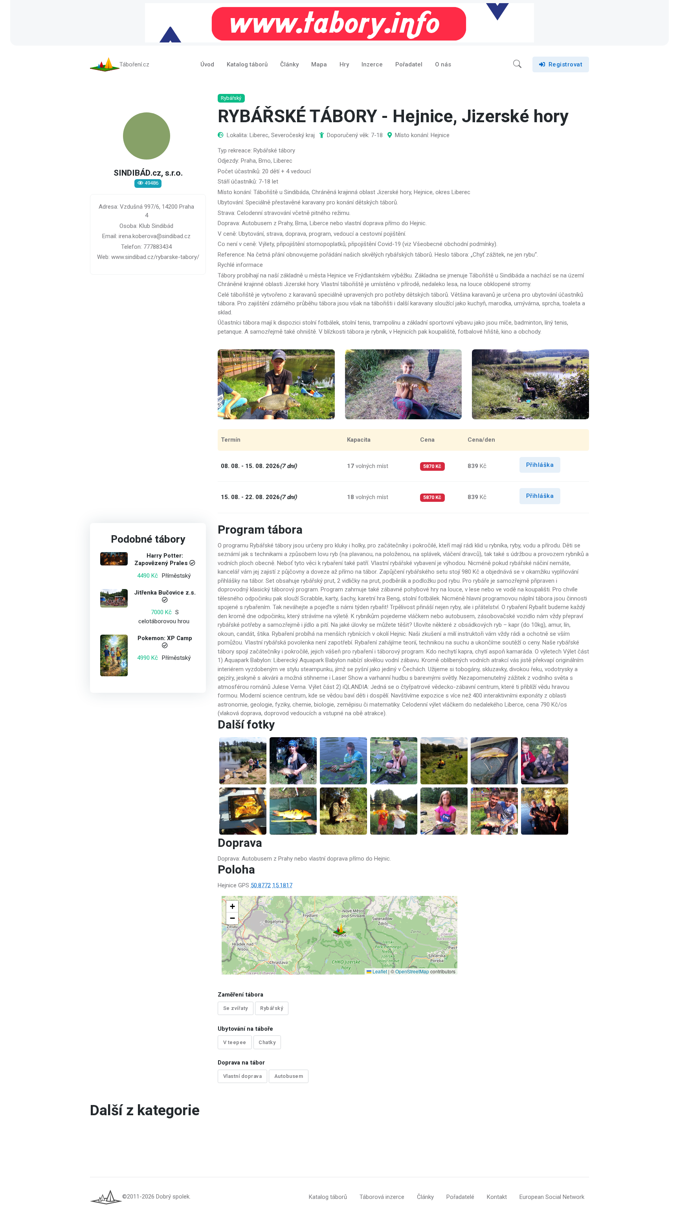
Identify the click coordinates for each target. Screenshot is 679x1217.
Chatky (267, 1042)
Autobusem (288, 1076)
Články (289, 64)
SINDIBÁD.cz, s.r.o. (148, 173)
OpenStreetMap (412, 971)
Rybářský (271, 1008)
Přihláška (540, 464)
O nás (443, 64)
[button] (517, 64)
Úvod (207, 64)
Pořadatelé (460, 1196)
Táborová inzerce (382, 1196)
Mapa (319, 64)
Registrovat (566, 64)
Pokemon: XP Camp (165, 638)
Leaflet (379, 971)
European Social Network (551, 1196)
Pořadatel (408, 64)
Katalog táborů (247, 64)
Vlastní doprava (242, 1076)
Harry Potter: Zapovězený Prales (161, 560)
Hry (344, 64)
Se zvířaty (235, 1008)
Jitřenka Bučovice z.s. (165, 592)
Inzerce (372, 64)
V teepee (234, 1042)
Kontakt (497, 1196)
